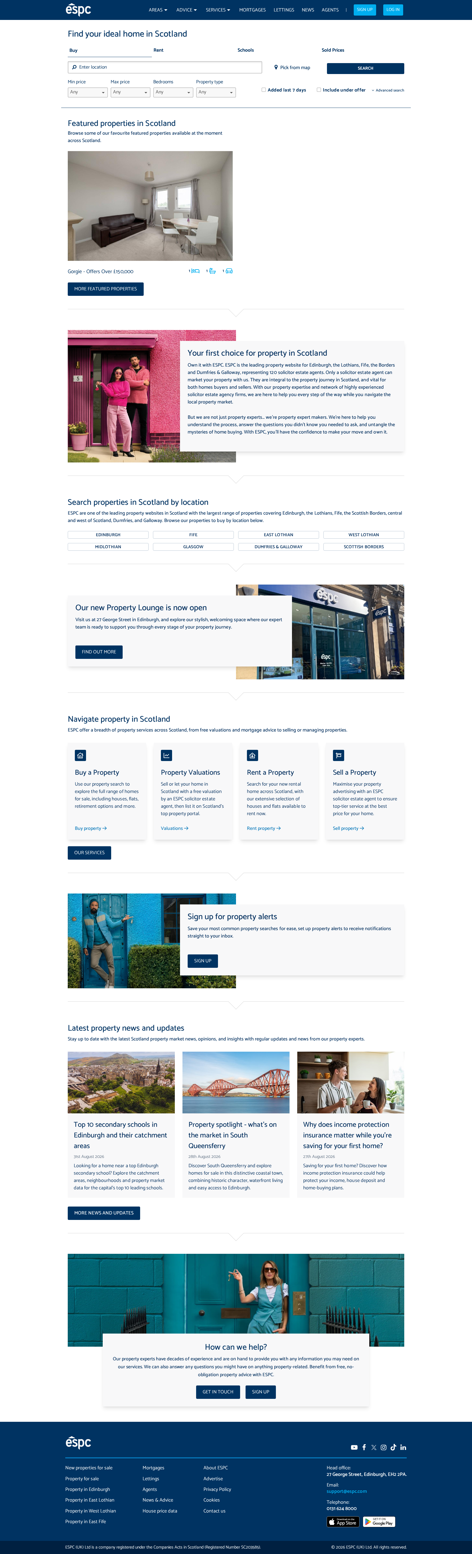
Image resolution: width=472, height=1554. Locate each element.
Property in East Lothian (90, 1500)
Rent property (261, 829)
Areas (156, 10)
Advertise (213, 1479)
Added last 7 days (287, 90)
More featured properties (105, 289)
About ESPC (215, 1468)
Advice (184, 10)
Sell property (346, 829)
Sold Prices (333, 50)
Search (365, 68)
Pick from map (295, 68)
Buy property (88, 829)
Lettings (284, 10)
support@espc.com (347, 1491)
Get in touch (218, 1392)
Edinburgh (108, 535)
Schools (246, 50)
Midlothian (108, 547)
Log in (393, 9)
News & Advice (158, 1500)
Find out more (99, 652)
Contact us (214, 1511)
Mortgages (252, 10)
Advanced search (390, 90)
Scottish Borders (364, 547)
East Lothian (278, 535)
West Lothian (364, 535)
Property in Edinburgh (87, 1489)
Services (216, 10)
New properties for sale (89, 1468)
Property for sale (82, 1479)
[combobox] (165, 67)
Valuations (172, 829)
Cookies (211, 1500)
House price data (160, 1511)
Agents (330, 10)
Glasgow (193, 547)
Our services (89, 853)
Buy (73, 51)
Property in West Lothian (90, 1511)
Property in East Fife (85, 1522)
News (308, 10)
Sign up (365, 9)
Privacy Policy (217, 1489)
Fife (193, 535)
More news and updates (104, 1213)
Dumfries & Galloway (279, 547)
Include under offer (344, 90)
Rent (159, 50)
